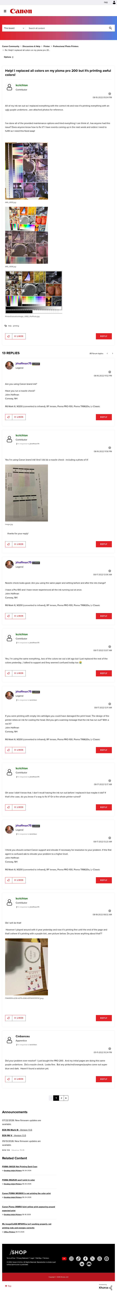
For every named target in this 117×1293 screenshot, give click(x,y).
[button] (98, 623)
